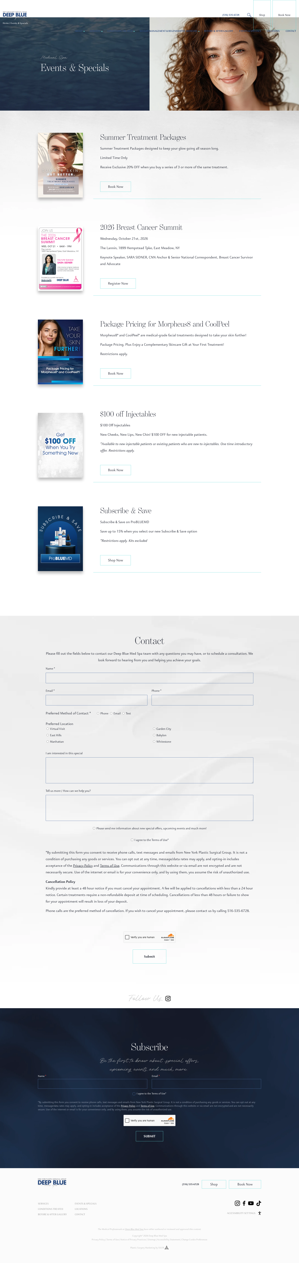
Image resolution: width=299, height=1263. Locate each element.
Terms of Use (109, 865)
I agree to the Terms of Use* (151, 840)
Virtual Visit (57, 729)
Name (50, 668)
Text (128, 713)
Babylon (161, 735)
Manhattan (56, 741)
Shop (262, 15)
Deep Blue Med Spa (134, 1229)
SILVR (161, 1247)
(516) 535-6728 (190, 1184)
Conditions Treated (120, 31)
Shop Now (115, 560)
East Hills (55, 735)
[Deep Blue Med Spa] (52, 1187)
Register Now (118, 283)
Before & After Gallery (218, 31)
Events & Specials (250, 31)
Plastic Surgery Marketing (142, 1247)
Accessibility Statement (168, 1239)
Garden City (163, 729)
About (79, 31)
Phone (156, 690)
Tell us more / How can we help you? (68, 791)
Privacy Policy (83, 865)
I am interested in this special (64, 753)
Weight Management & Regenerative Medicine (168, 31)
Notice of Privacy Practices (133, 1239)
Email (50, 690)
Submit (149, 956)
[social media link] (237, 1203)
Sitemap (152, 1239)
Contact (291, 31)
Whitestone (163, 741)
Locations (273, 31)
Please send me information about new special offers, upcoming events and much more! (151, 828)
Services (43, 1204)
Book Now (284, 15)
